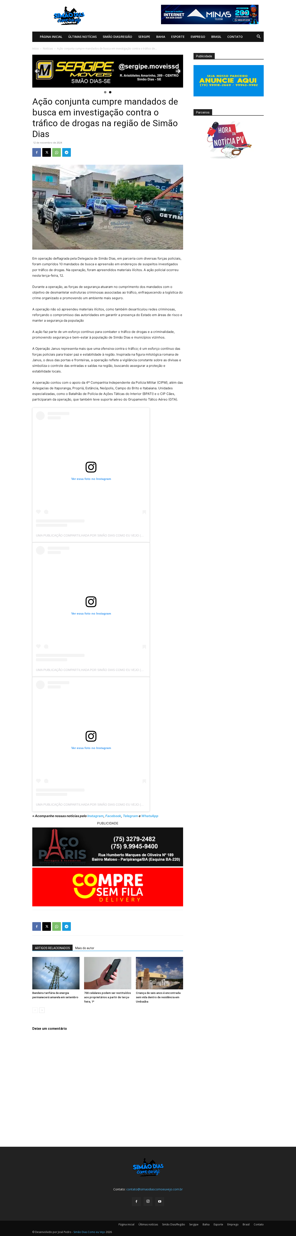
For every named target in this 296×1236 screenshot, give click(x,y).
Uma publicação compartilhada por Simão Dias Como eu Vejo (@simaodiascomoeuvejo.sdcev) (115, 535)
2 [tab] (110, 92)
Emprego (198, 37)
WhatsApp (149, 816)
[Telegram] (66, 152)
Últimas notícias (82, 37)
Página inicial (51, 37)
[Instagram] (148, 1201)
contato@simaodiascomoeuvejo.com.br (154, 1189)
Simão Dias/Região (117, 37)
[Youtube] (159, 1201)
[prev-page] (35, 1010)
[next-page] (42, 1010)
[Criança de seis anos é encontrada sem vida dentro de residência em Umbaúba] (159, 973)
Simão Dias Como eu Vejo (89, 1232)
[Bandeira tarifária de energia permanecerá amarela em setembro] (56, 973)
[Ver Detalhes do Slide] (107, 71)
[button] (258, 37)
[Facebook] (36, 152)
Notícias (48, 48)
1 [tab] (105, 92)
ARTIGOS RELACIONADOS (52, 948)
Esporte (178, 37)
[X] (46, 152)
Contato (235, 37)
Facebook (113, 816)
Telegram (130, 816)
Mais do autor (84, 948)
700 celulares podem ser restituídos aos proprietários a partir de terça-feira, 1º (107, 997)
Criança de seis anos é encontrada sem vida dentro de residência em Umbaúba (158, 997)
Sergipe (144, 37)
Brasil (216, 37)
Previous (37, 71)
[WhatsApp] (56, 152)
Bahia (160, 37)
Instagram (95, 816)
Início (35, 48)
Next (178, 71)
